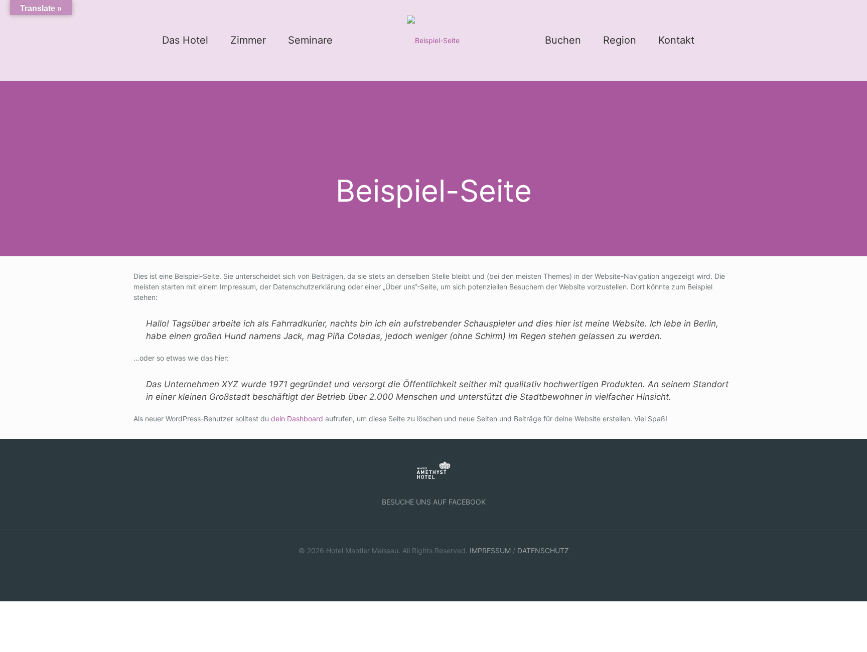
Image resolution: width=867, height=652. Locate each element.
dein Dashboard (297, 418)
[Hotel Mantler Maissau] (433, 40)
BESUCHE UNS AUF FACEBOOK (434, 502)
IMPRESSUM (490, 550)
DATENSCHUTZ (543, 550)
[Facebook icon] (434, 566)
